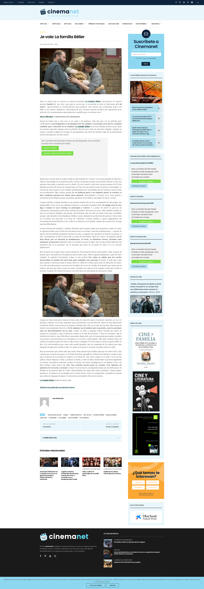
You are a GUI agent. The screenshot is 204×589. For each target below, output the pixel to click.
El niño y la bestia (112, 427)
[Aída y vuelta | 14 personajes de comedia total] (91, 462)
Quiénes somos (8, 2)
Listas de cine (113, 24)
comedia (65, 415)
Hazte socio (31, 2)
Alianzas (41, 2)
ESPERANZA (138, 487)
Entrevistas (127, 24)
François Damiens (111, 415)
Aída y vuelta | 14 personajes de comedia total (90, 473)
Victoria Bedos (84, 418)
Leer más (112, 585)
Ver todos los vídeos (138, 186)
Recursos (155, 24)
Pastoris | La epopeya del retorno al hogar (145, 99)
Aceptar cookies (50, 148)
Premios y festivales (97, 24)
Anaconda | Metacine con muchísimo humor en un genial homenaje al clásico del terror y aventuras (49, 475)
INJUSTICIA (152, 487)
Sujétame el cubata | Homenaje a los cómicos (112, 473)
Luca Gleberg (62, 418)
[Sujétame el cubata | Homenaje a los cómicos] (113, 462)
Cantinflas (47, 427)
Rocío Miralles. (47, 117)
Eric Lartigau (88, 415)
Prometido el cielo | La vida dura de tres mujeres (129, 542)
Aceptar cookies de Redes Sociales (57, 153)
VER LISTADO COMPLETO (146, 494)
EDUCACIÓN (152, 482)
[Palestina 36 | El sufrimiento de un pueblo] (108, 563)
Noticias (67, 24)
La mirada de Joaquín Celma (91, 469)
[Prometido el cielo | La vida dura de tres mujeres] (108, 543)
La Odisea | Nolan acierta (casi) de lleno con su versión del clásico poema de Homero (142, 143)
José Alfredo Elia (58, 398)
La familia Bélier (93, 101)
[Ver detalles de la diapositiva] (146, 517)
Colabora (21, 2)
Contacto (51, 2)
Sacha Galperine (73, 418)
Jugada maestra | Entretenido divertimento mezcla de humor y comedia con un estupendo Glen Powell (70, 475)
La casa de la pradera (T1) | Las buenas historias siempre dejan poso (142, 119)
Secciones (79, 24)
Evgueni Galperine (98, 415)
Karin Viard (43, 418)
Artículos (56, 24)
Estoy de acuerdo (96, 585)
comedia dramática (76, 415)
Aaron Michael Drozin (54, 415)
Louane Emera (53, 418)
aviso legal (152, 58)
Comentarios (50, 438)
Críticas (43, 24)
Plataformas (141, 24)
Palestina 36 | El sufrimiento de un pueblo (127, 562)
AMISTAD (138, 482)
